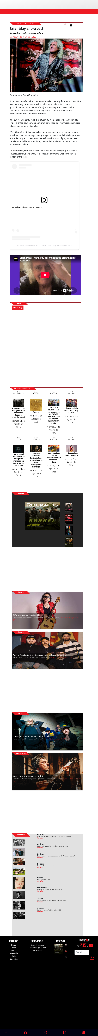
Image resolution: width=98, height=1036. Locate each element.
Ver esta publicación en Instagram (26, 207)
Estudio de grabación (37, 948)
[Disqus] (46, 348)
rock (24, 23)
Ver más (40, 838)
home (19, 23)
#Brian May (17, 308)
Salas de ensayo (37, 945)
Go (92, 957)
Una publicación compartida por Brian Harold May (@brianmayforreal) (44, 245)
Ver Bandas (37, 951)
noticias (31, 23)
